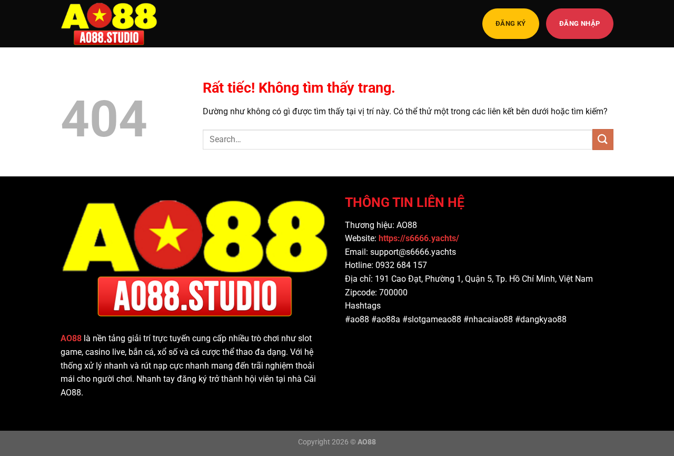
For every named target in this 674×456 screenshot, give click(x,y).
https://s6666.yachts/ (420, 238)
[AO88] (113, 23)
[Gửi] (602, 139)
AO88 (71, 338)
